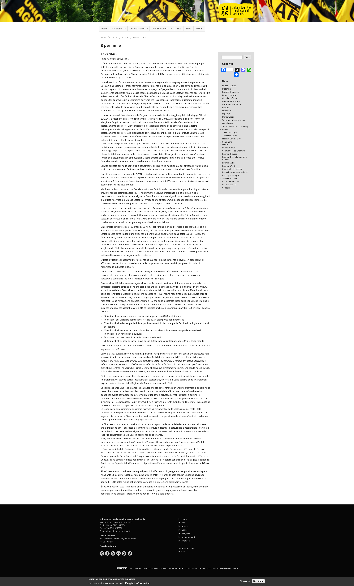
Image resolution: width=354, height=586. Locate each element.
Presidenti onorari (230, 92)
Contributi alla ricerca (232, 169)
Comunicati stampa (231, 101)
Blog (179, 28)
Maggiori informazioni (137, 582)
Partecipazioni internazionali (235, 172)
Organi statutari (229, 95)
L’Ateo (125, 37)
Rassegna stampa (230, 175)
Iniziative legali (228, 147)
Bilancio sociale (229, 184)
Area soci (186, 540)
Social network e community (235, 126)
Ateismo (185, 526)
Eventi (225, 144)
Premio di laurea (229, 154)
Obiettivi (226, 114)
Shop (188, 28)
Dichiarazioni (228, 117)
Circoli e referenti (230, 98)
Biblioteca (226, 88)
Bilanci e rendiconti (231, 181)
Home (104, 28)
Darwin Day (227, 123)
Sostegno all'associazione (233, 120)
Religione (186, 533)
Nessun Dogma (231, 132)
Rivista (225, 129)
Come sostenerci (159, 28)
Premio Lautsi (228, 162)
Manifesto (226, 110)
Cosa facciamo (136, 28)
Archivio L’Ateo (139, 37)
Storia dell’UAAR (229, 178)
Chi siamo (116, 28)
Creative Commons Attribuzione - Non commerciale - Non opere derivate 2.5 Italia (207, 568)
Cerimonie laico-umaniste (233, 150)
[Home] (236, 17)
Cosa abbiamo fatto (231, 104)
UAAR (114, 37)
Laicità (185, 530)
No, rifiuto (258, 581)
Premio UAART (229, 166)
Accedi (199, 28)
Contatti (226, 187)
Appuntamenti (188, 537)
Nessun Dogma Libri (231, 138)
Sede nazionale (229, 85)
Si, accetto (245, 581)
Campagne (227, 142)
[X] (237, 69)
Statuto (225, 107)
